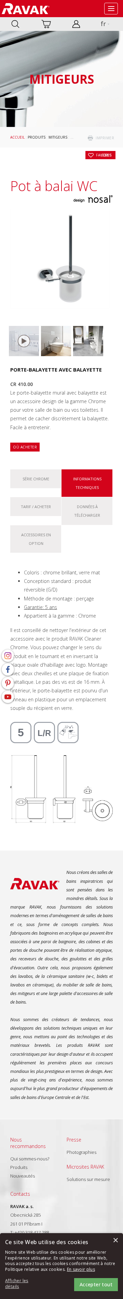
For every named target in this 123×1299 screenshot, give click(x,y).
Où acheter (25, 447)
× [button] (115, 1240)
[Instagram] (8, 656)
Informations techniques (87, 483)
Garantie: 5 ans (40, 607)
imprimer (105, 138)
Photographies (81, 1152)
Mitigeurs (58, 137)
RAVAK (26, 8)
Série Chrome (36, 478)
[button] (24, 1284)
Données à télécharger (87, 511)
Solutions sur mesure (88, 1179)
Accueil (17, 137)
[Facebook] (8, 669)
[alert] (61, 1266)
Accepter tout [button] (96, 1284)
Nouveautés (22, 1176)
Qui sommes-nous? (29, 1159)
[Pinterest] (8, 683)
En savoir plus (81, 1269)
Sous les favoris (104, 155)
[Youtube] (8, 697)
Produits (36, 137)
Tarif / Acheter (36, 506)
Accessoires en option (36, 539)
